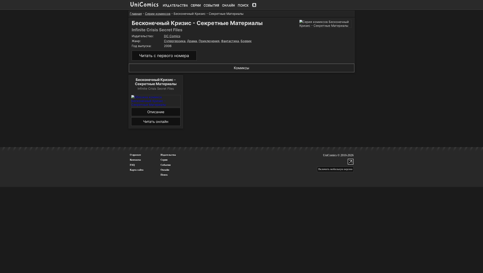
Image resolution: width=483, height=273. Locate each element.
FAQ (132, 164)
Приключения (209, 41)
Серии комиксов (157, 14)
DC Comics (172, 36)
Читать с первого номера (164, 55)
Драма (192, 41)
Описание (155, 112)
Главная (136, 14)
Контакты (135, 159)
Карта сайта (136, 169)
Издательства (175, 5)
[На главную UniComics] (144, 7)
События (211, 5)
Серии (196, 5)
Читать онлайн (155, 121)
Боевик (246, 41)
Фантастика (230, 41)
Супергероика (174, 41)
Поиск (243, 5)
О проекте (135, 154)
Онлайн (228, 5)
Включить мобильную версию (335, 169)
